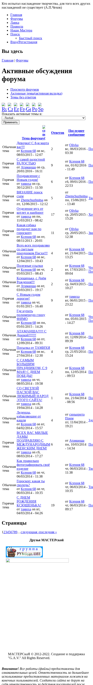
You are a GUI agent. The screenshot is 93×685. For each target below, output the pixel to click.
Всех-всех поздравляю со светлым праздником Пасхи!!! (33, 249)
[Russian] (4, 106)
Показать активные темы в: (22, 114)
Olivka (74, 145)
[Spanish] (40, 106)
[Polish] (34, 106)
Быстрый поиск (30, 38)
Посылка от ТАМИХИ (33, 348)
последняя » (48, 532)
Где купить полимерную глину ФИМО (31, 315)
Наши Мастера (21, 30)
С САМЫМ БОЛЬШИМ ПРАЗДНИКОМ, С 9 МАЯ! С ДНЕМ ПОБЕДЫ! (32, 368)
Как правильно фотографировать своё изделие (33, 464)
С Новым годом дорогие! (28, 296)
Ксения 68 (28, 151)
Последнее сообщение (76, 132)
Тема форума (32, 138)
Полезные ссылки (30, 265)
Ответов (57, 132)
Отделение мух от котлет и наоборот (30, 210)
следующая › (30, 532)
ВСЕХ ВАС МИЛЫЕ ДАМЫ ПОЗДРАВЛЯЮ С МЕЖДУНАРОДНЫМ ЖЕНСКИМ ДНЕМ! (33, 440)
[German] (28, 106)
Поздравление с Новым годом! (28, 178)
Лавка (14, 22)
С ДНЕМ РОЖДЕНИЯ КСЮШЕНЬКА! (29, 501)
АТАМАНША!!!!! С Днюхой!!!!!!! (31, 333)
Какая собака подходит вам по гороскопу (29, 229)
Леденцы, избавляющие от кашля (29, 416)
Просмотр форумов (24, 89)
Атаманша (28, 167)
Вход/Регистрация (23, 42)
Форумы (16, 19)
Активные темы (36, 93)
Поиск (15, 34)
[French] (22, 106)
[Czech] (10, 106)
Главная (16, 15)
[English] (16, 106)
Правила (16, 26)
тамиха (26, 183)
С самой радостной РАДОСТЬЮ (31, 161)
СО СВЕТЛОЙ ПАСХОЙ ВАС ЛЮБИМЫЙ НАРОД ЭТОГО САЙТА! (32, 394)
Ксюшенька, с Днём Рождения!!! (31, 280)
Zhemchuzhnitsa (32, 200)
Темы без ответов (23, 97)
